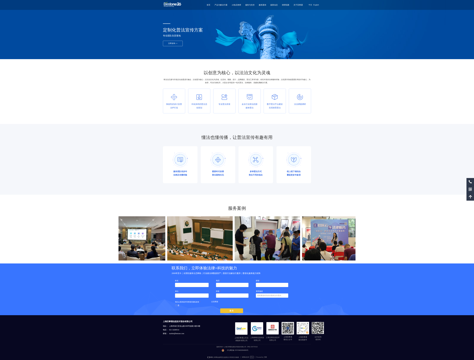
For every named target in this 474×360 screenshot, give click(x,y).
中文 (310, 5)
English (316, 5)
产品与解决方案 (221, 5)
